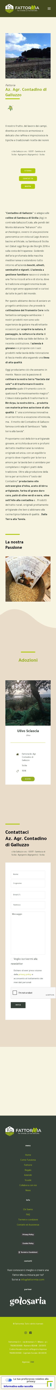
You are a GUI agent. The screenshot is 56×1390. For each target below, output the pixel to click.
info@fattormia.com (32, 1280)
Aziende (28, 1175)
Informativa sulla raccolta (18, 1386)
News (28, 1191)
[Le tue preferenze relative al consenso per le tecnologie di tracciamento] (51, 1385)
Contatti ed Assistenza (28, 1225)
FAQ (28, 1215)
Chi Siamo (28, 1210)
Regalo (28, 1170)
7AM (32, 1362)
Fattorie (28, 1165)
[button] (25, 1333)
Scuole (28, 1180)
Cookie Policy (28, 1243)
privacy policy (25, 975)
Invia (18, 1005)
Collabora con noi (28, 1186)
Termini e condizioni (28, 1220)
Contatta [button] (28, 179)
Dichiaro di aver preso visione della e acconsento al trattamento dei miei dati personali (28, 977)
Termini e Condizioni (29, 1252)
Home (28, 1155)
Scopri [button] (28, 779)
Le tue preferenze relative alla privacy (31, 1380)
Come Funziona (28, 1160)
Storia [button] (28, 171)
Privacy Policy (28, 1234)
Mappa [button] (28, 186)
